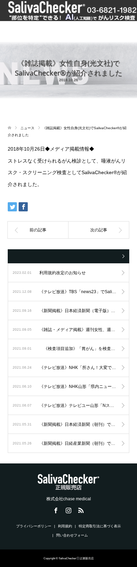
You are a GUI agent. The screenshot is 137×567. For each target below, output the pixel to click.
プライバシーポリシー (33, 526)
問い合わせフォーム (72, 535)
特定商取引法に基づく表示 (100, 526)
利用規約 (65, 526)
